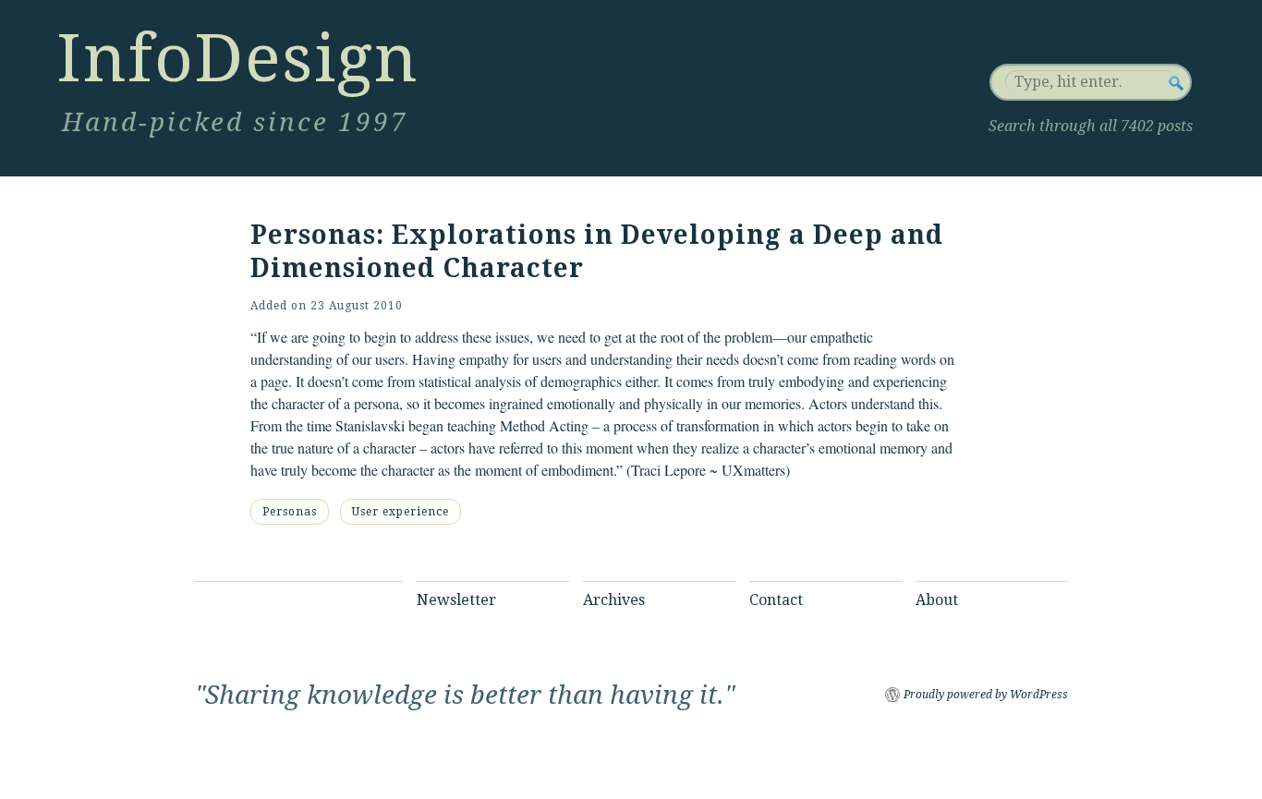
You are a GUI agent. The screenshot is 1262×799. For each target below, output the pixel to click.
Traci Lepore (668, 469)
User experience (400, 511)
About (937, 600)
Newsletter (456, 600)
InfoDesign (237, 58)
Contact (776, 600)
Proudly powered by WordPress (986, 694)
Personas (289, 511)
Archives (614, 600)
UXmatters (753, 469)
